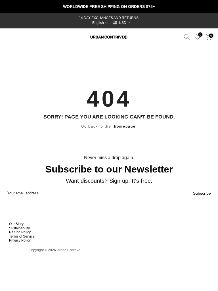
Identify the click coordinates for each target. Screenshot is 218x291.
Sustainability (19, 228)
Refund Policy (20, 232)
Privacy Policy (20, 240)
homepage (125, 126)
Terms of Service (22, 236)
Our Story (16, 224)
